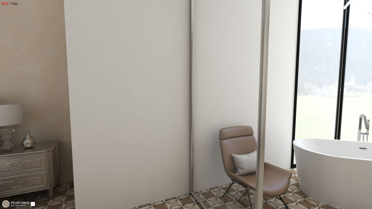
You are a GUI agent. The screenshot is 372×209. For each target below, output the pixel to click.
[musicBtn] (367, 13)
